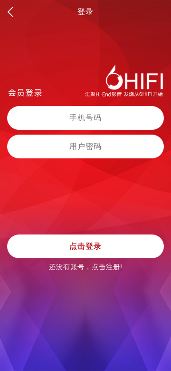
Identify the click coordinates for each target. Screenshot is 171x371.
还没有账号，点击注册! (86, 267)
